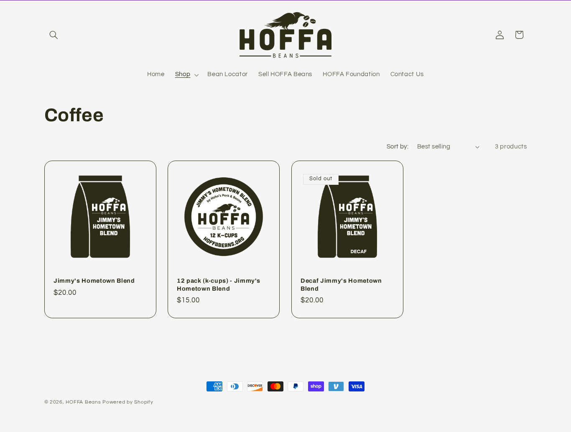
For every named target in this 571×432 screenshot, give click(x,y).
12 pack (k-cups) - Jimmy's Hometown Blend (218, 284)
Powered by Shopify (127, 402)
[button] (54, 34)
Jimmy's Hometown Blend (94, 280)
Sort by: (397, 146)
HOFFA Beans (83, 402)
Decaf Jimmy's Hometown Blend (341, 284)
